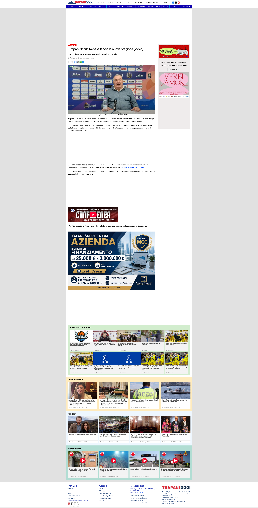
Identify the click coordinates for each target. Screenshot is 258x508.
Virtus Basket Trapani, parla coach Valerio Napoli (176, 343)
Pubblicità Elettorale (74, 496)
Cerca (165, 3)
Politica (93, 6)
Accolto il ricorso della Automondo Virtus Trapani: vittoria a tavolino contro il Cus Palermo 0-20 (81, 367)
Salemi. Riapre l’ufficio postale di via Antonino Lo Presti (174, 435)
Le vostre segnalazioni (134, 3)
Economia (119, 6)
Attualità (82, 6)
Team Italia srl (141, 493)
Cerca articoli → (174, 69)
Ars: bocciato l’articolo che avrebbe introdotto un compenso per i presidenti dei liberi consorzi (112, 436)
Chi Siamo (71, 488)
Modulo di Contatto (153, 3)
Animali (150, 6)
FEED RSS (102, 501)
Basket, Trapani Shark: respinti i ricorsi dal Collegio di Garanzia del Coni (104, 344)
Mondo (165, 6)
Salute (110, 6)
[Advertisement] (129, 25)
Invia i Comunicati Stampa (139, 498)
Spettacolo (141, 6)
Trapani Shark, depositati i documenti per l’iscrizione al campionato (82, 435)
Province (185, 6)
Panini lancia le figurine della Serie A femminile (143, 435)
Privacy (70, 491)
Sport (101, 6)
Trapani (72, 45)
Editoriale (101, 3)
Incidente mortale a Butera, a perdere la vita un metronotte (144, 401)
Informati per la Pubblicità (139, 503)
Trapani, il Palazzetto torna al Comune (151, 343)
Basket (92, 58)
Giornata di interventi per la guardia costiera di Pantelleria (174, 401)
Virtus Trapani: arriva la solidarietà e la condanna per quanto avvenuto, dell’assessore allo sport (176, 367)
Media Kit (70, 493)
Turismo (129, 6)
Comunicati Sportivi (137, 500)
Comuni (173, 6)
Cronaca (70, 6)
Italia (158, 6)
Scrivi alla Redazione (137, 495)
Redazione (73, 58)
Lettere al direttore (115, 3)
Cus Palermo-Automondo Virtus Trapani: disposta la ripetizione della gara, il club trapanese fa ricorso (152, 367)
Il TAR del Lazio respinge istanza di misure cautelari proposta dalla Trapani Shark (128, 367)
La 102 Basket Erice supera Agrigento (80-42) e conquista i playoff (127, 344)
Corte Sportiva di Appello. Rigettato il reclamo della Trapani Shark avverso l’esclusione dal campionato (104, 367)
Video (101, 488)
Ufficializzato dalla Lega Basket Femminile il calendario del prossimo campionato (80, 344)
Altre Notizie (71, 498)
